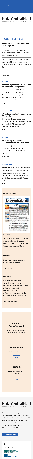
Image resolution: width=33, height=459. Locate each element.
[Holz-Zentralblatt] (16, 19)
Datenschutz (7, 448)
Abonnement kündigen (10, 434)
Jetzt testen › (7, 268)
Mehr (16, 338)
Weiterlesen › (6, 103)
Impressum (15, 448)
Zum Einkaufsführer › (10, 301)
